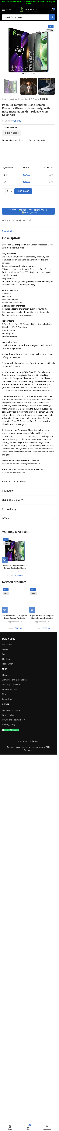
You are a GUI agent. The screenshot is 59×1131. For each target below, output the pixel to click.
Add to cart (23, 191)
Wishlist (5, 649)
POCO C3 (44, 99)
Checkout (6, 659)
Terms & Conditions (11, 710)
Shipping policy (8, 724)
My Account (7, 644)
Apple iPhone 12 (15, 621)
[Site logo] (28, 9)
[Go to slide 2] (25, 73)
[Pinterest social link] (20, 220)
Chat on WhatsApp (10, 730)
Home (5, 99)
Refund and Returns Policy (13, 719)
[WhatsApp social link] (27, 220)
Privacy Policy (8, 715)
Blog (4, 694)
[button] (5, 50)
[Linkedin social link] (23, 220)
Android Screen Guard (20, 99)
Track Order (7, 663)
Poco (35, 99)
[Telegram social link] (30, 220)
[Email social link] (17, 220)
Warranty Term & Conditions (15, 679)
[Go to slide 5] (34, 73)
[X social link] (13, 220)
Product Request (9, 689)
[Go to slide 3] (28, 73)
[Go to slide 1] (23, 73)
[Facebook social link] (9, 220)
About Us (6, 675)
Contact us (7, 699)
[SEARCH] (52, 17)
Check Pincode (12, 133)
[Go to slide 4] (31, 73)
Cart (4, 654)
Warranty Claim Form (11, 684)
